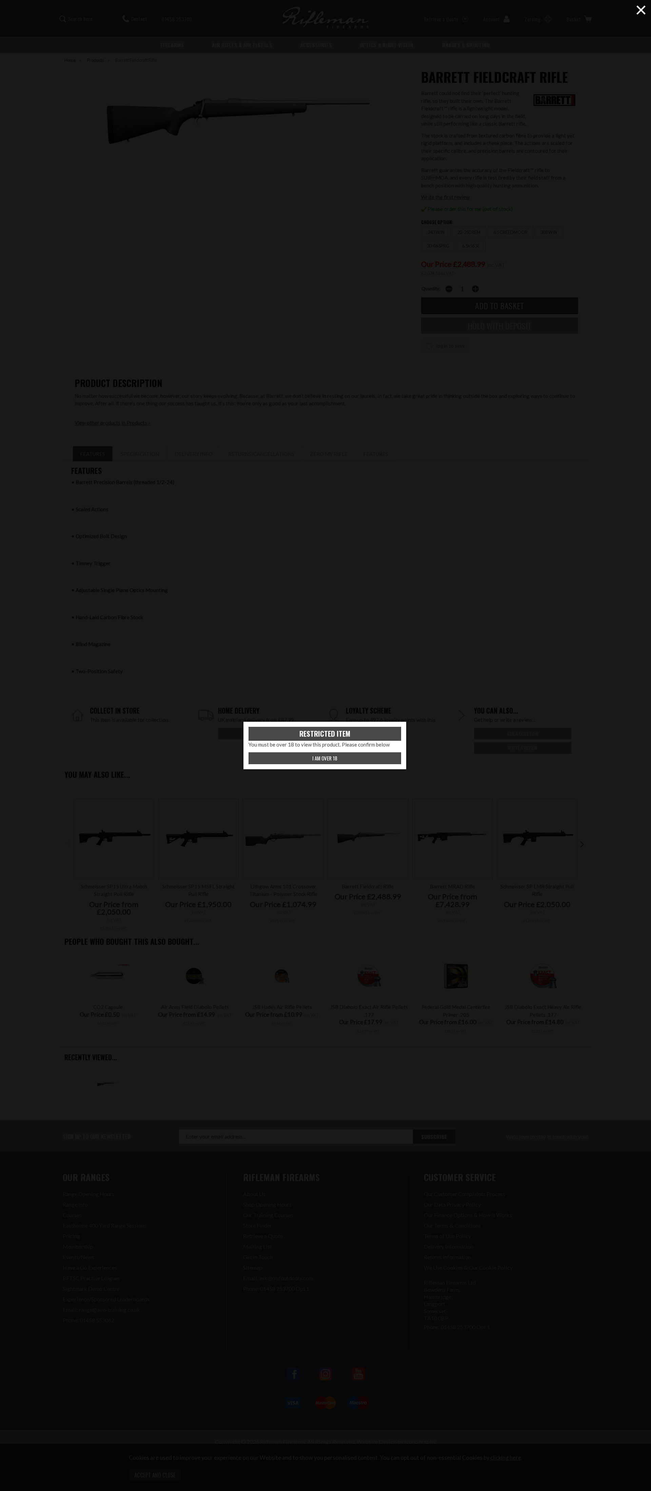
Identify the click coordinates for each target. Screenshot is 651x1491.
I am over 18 (324, 758)
